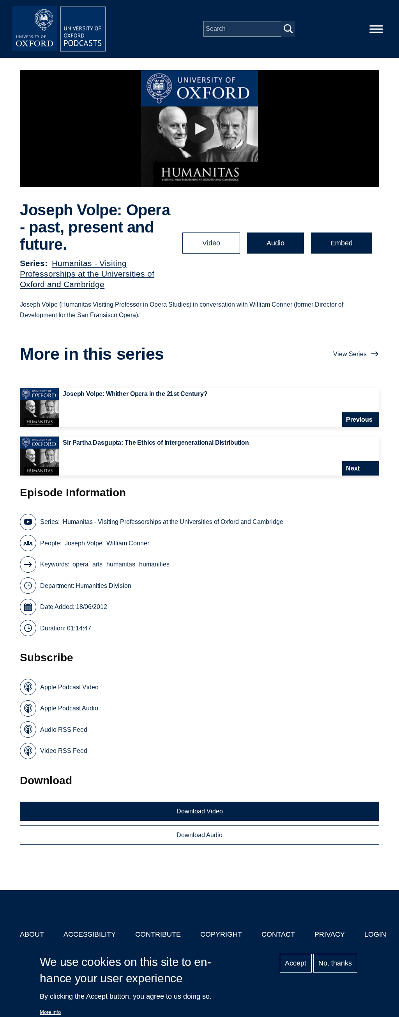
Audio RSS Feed (63, 729)
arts (97, 564)
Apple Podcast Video (69, 687)
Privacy (329, 934)
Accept (295, 963)
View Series (350, 354)
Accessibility (90, 934)
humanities (154, 564)
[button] (199, 129)
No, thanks (335, 963)
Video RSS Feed (63, 750)
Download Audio (199, 835)
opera (80, 564)
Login (375, 934)
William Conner (127, 543)
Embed (341, 243)
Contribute (158, 934)
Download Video (200, 811)
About (32, 934)
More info (50, 1012)
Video (211, 243)
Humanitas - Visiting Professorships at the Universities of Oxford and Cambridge (87, 274)
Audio (275, 243)
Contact (278, 934)
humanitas (120, 564)
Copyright (221, 934)
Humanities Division (103, 585)
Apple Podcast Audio (69, 708)
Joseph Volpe (83, 543)
